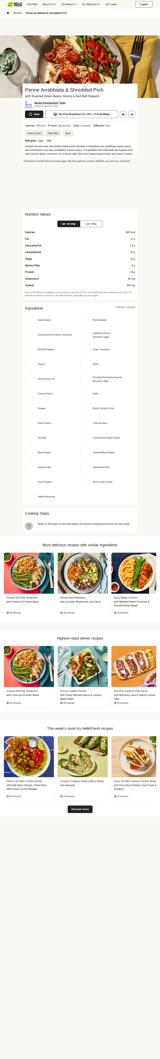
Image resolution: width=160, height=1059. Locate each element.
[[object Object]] (123, 114)
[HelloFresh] (15, 4)
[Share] (131, 114)
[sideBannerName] (80, 186)
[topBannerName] (80, 26)
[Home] (8, 13)
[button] (80, 308)
